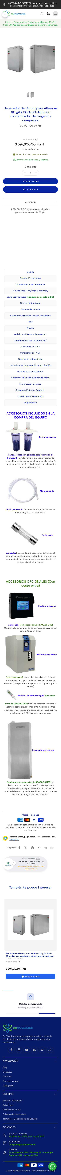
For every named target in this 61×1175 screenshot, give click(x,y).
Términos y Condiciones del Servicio (20, 1118)
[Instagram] (19, 1049)
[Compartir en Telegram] (45, 848)
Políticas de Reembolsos (14, 1114)
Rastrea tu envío (10, 1081)
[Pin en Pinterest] (32, 848)
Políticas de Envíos (12, 1109)
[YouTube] (26, 1049)
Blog (5, 1067)
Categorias (8, 1085)
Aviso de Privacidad (12, 1100)
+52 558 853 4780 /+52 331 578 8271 (26, 1136)
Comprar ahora (30, 189)
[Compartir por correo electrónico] (52, 848)
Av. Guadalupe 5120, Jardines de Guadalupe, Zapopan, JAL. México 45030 (31, 1154)
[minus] (25, 172)
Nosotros (7, 1076)
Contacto (7, 1071)
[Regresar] (5, 14)
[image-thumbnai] (30, 95)
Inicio (7, 22)
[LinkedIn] (34, 1049)
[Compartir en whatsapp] (39, 848)
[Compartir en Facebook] (19, 848)
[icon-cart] (48, 14)
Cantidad (31, 166)
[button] (35, 14)
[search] (42, 14)
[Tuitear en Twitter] (26, 848)
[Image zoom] (30, 58)
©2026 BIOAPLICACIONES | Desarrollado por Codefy (30, 1170)
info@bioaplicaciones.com (22, 1144)
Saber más (14, 839)
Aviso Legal (8, 1105)
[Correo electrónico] (42, 1049)
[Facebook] (11, 1049)
